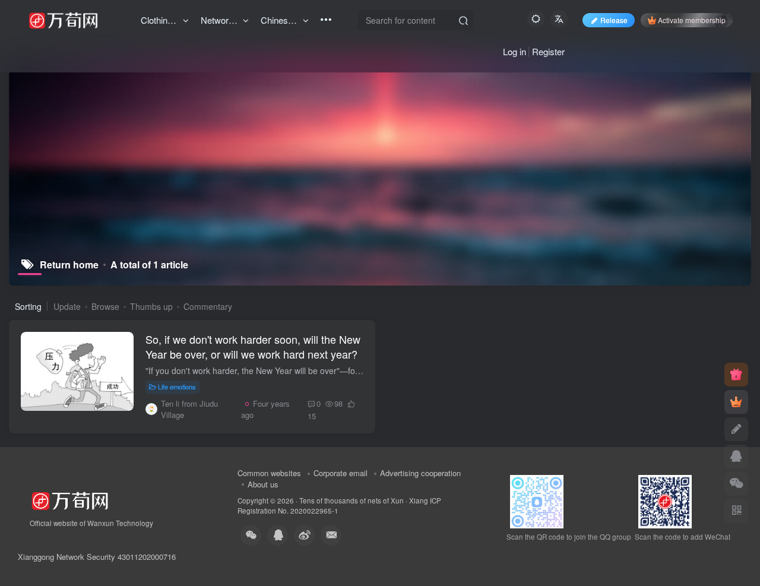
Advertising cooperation (420, 473)
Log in (514, 51)
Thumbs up (151, 306)
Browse (105, 306)
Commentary (207, 306)
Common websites (269, 473)
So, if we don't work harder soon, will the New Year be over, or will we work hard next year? (252, 346)
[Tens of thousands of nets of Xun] (70, 499)
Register (548, 51)
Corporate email (341, 473)
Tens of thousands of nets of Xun (351, 500)
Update (67, 306)
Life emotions (177, 386)
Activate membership (692, 20)
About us (263, 484)
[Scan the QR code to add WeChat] (736, 484)
